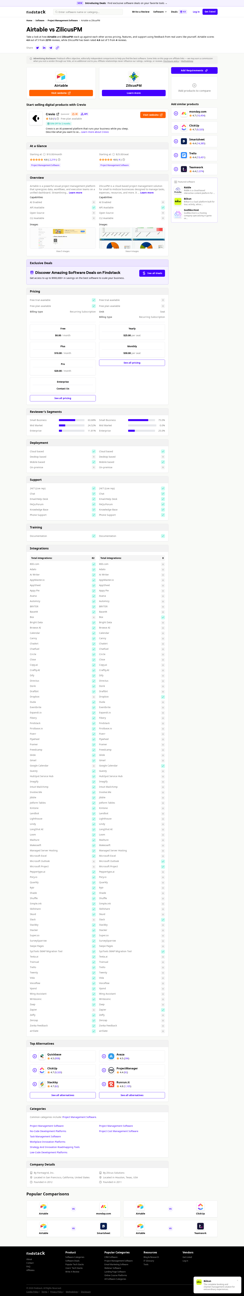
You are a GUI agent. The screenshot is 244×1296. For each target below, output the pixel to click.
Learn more (75, 192)
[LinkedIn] (44, 47)
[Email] (50, 47)
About (29, 1259)
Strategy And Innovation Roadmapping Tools (55, 1147)
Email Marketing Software (116, 1264)
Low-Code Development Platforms (48, 1152)
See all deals (154, 273)
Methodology (187, 61)
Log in (196, 11)
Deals (178, 11)
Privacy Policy (56, 1291)
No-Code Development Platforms (48, 1131)
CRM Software (111, 1257)
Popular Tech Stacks (74, 1264)
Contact (30, 1263)
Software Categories (74, 1257)
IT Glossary (149, 1260)
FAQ (28, 1266)
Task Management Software (45, 1136)
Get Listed (187, 1257)
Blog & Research (151, 1257)
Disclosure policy (171, 61)
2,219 (52, 159)
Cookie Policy (32, 1291)
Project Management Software (45, 165)
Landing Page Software (115, 1271)
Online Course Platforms (115, 1275)
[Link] (57, 47)
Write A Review (72, 1271)
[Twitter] (37, 47)
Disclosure (86, 1291)
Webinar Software (112, 1268)
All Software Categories (115, 1279)
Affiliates (30, 1270)
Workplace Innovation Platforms (47, 1141)
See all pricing (62, 398)
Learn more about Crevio (95, 131)
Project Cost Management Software (118, 1131)
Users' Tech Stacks (74, 1268)
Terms (44, 1291)
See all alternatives (62, 1095)
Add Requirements (192, 70)
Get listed (210, 11)
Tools (146, 1264)
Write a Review (140, 11)
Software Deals (72, 1260)
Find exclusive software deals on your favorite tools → (137, 3)
